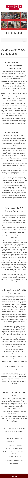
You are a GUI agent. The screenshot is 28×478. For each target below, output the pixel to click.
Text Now (14, 476)
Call (16, 6)
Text (20, 6)
